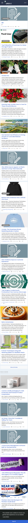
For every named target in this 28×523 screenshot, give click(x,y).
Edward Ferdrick (6, 481)
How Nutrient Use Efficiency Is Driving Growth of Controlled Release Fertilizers (13, 136)
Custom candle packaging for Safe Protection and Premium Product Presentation (13, 392)
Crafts (3, 386)
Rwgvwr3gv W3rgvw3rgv (8, 209)
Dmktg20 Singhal (6, 57)
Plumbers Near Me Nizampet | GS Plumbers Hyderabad (12, 501)
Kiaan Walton (6, 332)
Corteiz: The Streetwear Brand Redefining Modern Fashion (11, 230)
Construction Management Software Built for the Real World (13, 446)
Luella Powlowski (6, 426)
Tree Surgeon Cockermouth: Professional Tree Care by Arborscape (14, 291)
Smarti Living (5, 362)
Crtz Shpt (5, 26)
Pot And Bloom (6, 179)
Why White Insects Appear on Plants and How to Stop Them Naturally (13, 168)
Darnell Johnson (6, 85)
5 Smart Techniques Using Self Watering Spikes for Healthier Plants (13, 351)
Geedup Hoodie (6, 241)
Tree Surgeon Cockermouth (9, 302)
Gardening (5, 18)
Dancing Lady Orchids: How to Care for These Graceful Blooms (14, 105)
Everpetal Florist (6, 116)
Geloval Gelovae (6, 271)
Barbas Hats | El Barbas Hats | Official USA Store (13, 198)
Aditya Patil (5, 148)
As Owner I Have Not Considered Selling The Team (12, 419)
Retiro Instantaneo (7, 322)
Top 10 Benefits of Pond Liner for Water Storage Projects (14, 46)
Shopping (4, 414)
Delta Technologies (7, 454)
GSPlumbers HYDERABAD (8, 508)
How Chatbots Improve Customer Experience (12, 260)
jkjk (3, 23)
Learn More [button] (6, 516)
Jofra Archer (5, 399)
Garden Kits (5, 76)
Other (3, 441)
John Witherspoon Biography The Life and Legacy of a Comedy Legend (13, 473)
